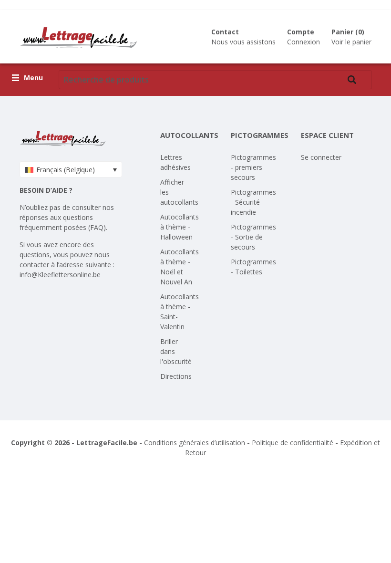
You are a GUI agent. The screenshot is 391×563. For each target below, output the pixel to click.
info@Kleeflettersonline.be (60, 274)
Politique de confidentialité (292, 442)
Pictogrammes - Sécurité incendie (253, 202)
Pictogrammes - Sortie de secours (253, 236)
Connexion (303, 41)
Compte (300, 31)
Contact (225, 31)
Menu (33, 78)
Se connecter (321, 157)
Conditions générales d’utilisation (194, 442)
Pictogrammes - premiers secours (253, 167)
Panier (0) (347, 31)
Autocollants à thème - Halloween (179, 226)
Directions (176, 376)
